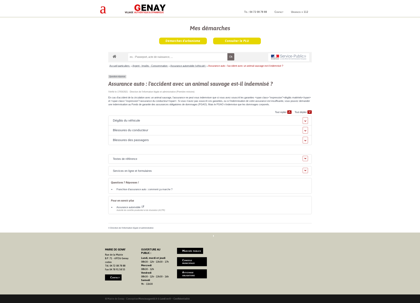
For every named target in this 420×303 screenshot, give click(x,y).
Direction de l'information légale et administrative (132, 228)
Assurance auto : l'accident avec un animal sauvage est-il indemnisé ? (245, 65)
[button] (209, 120)
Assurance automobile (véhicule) (188, 65)
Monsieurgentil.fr (148, 298)
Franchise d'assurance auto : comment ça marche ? (144, 189)
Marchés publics (191, 250)
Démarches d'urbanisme (183, 41)
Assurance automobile (128, 207)
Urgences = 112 (299, 11)
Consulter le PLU (237, 41)
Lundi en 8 (165, 298)
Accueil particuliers (119, 65)
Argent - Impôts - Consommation (150, 65)
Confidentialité (181, 298)
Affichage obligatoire (188, 274)
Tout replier (281, 112)
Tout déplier (301, 112)
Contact (279, 11)
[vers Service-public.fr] (288, 57)
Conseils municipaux (188, 262)
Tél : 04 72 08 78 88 (255, 11)
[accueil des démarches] (114, 56)
